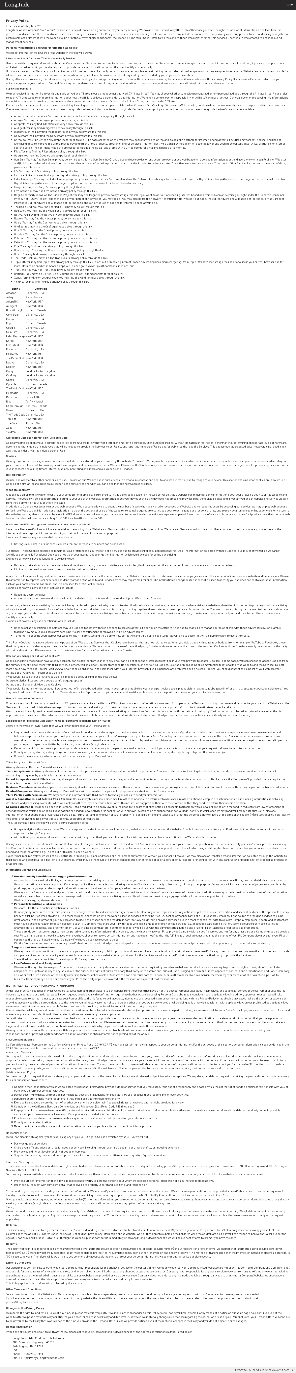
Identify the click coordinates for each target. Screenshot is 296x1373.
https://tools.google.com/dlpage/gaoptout (55, 680)
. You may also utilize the (136, 198)
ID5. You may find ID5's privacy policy (36, 171)
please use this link (25, 167)
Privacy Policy (243, 1370)
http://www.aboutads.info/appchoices (77, 692)
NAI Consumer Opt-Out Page (146, 105)
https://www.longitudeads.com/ (91, 37)
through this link (125, 116)
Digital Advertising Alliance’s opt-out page (225, 179)
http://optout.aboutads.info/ (211, 688)
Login (290, 4)
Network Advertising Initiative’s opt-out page (165, 179)
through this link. (96, 131)
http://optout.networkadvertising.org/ (259, 688)
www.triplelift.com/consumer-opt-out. (111, 266)
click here (88, 851)
